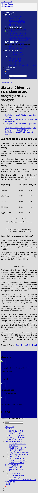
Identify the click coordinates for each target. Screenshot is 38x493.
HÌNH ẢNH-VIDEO (15, 25)
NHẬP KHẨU (13, 31)
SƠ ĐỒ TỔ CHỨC (15, 19)
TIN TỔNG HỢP (14, 63)
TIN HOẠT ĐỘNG (15, 59)
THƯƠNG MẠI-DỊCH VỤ (17, 33)
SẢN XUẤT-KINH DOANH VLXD (20, 38)
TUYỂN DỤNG (10, 67)
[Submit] (9, 78)
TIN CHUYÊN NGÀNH (16, 61)
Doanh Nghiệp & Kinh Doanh (26, 345)
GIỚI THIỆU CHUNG (16, 16)
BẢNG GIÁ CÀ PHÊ (15, 53)
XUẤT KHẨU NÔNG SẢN (17, 29)
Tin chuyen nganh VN (6, 82)
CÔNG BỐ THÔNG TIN (17, 44)
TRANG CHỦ (9, 12)
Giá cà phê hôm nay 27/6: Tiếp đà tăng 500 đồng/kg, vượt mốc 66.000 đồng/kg (20, 129)
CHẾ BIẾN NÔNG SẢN (16, 36)
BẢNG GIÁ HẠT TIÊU (16, 55)
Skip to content (6, 2)
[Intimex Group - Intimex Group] (7, 5)
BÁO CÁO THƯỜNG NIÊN (18, 46)
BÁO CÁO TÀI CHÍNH (16, 48)
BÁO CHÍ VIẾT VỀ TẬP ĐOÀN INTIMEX (22, 65)
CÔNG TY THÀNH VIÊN (17, 23)
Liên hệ (7, 69)
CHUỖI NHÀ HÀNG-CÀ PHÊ (18, 40)
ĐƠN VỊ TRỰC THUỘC (17, 21)
